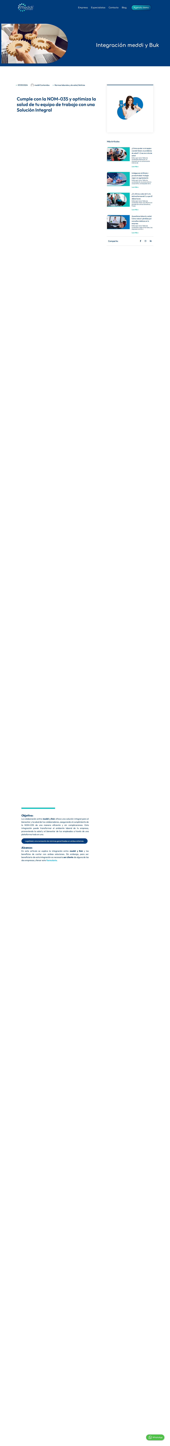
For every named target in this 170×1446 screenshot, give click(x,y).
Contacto (114, 7)
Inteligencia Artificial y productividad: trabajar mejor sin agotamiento (140, 175)
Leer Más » (135, 166)
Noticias (81, 85)
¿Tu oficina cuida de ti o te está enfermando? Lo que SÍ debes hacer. (142, 196)
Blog (124, 7)
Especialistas (98, 7)
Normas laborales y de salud (66, 85)
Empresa (83, 7)
